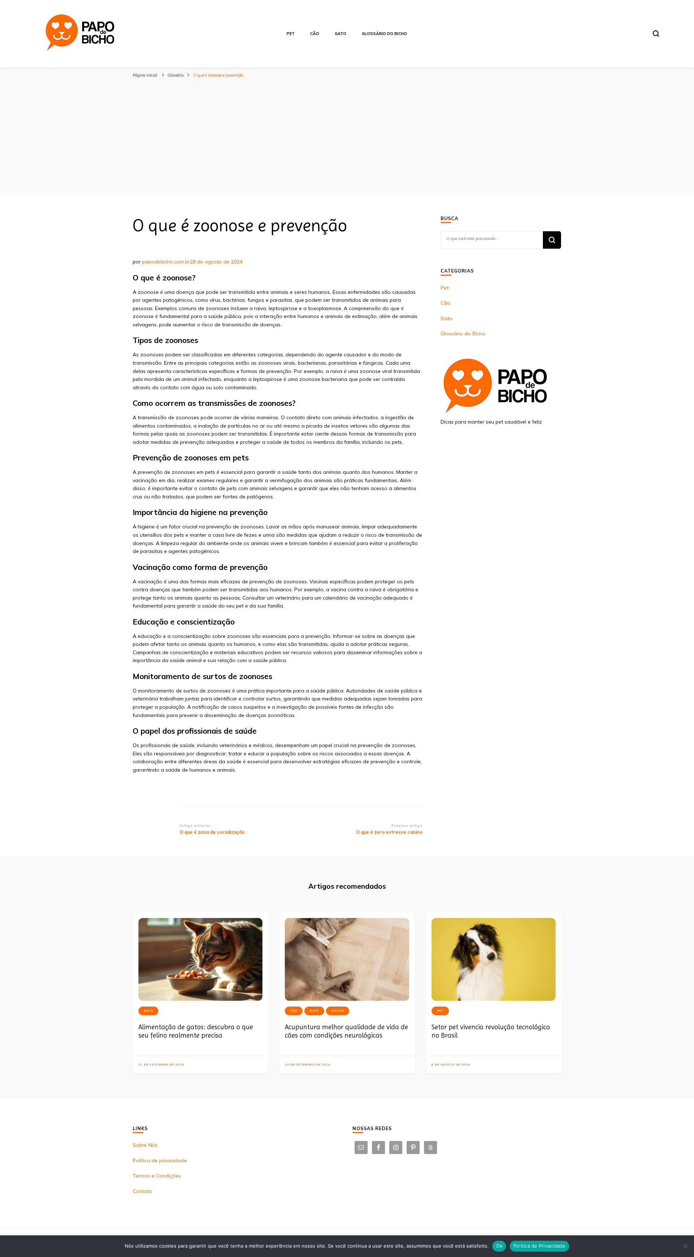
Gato (340, 33)
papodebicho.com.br (166, 261)
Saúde (337, 1010)
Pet (291, 33)
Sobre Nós (145, 1145)
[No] (685, 1246)
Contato (142, 1191)
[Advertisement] (347, 135)
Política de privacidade (160, 1160)
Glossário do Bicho (384, 33)
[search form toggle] (656, 33)
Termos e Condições (157, 1175)
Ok (499, 1246)
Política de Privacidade (539, 1246)
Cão (314, 33)
